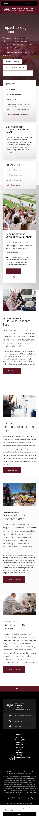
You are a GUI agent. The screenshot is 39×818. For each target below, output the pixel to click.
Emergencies (19, 735)
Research (19, 745)
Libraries (19, 747)
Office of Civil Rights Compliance (26, 790)
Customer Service (11, 771)
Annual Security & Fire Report (24, 773)
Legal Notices (11, 773)
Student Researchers (13, 185)
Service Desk (28, 803)
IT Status (19, 737)
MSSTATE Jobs (20, 740)
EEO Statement (21, 771)
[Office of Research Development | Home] (19, 9)
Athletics (19, 752)
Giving (19, 755)
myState (7, 3)
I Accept (19, 814)
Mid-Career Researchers (14, 175)
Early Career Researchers (14, 170)
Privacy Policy (9, 810)
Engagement (19, 750)
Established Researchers (14, 180)
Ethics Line (29, 771)
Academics (19, 742)
